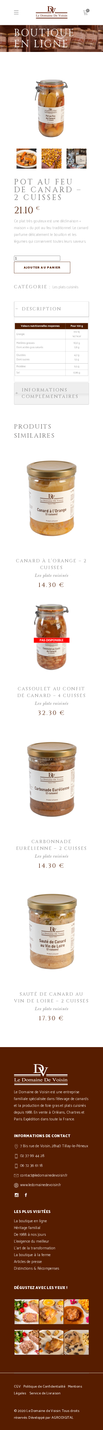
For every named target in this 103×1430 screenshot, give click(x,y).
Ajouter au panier (42, 267)
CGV (17, 1387)
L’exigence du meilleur (31, 1241)
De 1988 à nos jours (30, 1235)
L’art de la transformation (35, 1248)
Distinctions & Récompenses (36, 1268)
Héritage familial (27, 1228)
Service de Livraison (45, 1393)
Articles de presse (28, 1262)
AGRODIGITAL (63, 1418)
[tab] (51, 309)
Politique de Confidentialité (45, 1387)
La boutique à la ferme (32, 1255)
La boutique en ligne (30, 1221)
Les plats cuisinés (65, 287)
